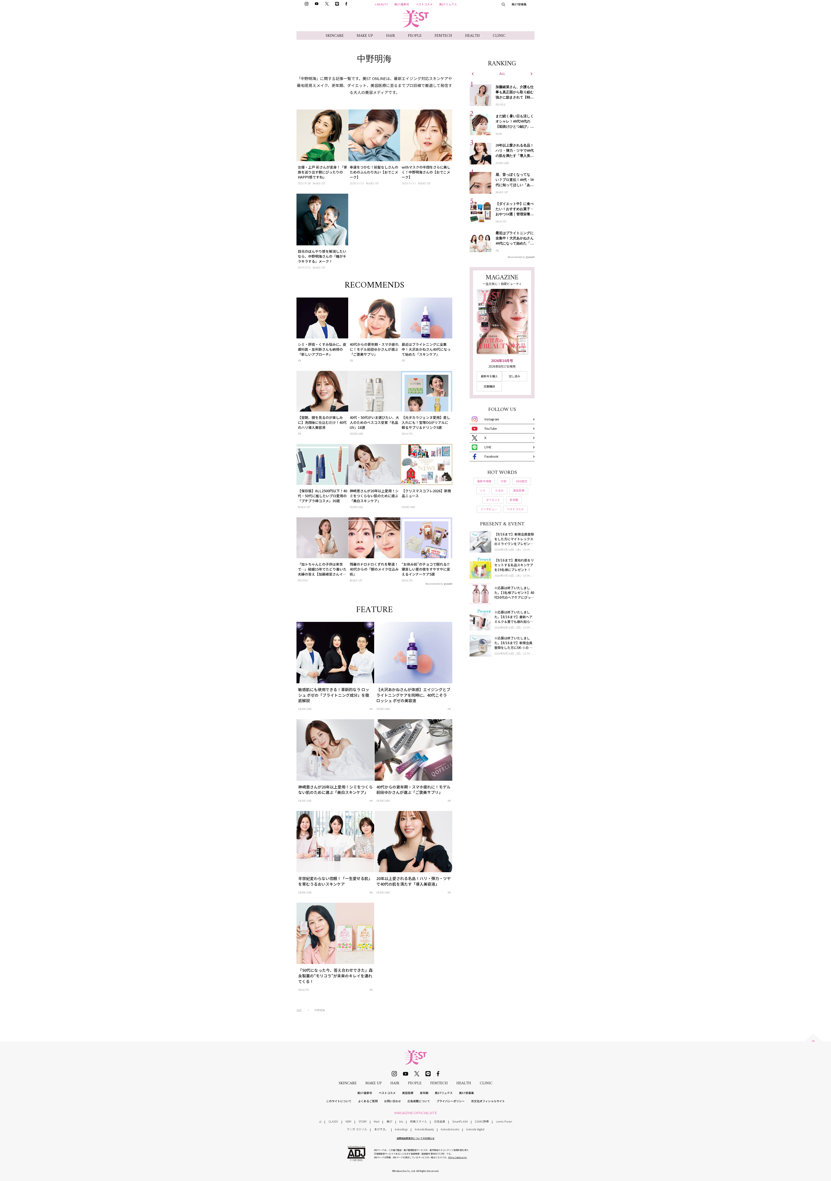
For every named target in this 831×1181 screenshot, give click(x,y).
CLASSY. (333, 1121)
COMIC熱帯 (482, 1121)
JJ (320, 1121)
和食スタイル (418, 1121)
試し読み (514, 376)
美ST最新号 (401, 4)
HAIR (390, 35)
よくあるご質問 (368, 1101)
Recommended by (434, 583)
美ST (389, 1121)
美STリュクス (448, 4)
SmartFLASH (460, 1121)
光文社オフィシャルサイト (488, 1101)
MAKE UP (365, 35)
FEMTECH (443, 35)
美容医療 (407, 1093)
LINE (487, 447)
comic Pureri (504, 1121)
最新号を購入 (489, 376)
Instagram (491, 419)
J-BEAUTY (381, 4)
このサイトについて (338, 1101)
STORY (363, 1121)
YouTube (490, 428)
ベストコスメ (424, 4)
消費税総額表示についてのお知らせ (415, 1138)
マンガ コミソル (357, 1129)
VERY (348, 1121)
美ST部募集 (519, 4)
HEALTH (472, 35)
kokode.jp (401, 1129)
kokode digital (475, 1129)
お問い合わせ (392, 1101)
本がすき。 (381, 1129)
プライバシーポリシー (450, 1101)
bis (401, 1121)
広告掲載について (418, 1101)
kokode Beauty (424, 1129)
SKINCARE (335, 35)
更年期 (424, 1093)
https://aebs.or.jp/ (457, 1157)
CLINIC (499, 35)
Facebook (491, 456)
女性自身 (439, 1121)
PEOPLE (415, 35)
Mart (376, 1121)
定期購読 (489, 386)
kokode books (450, 1129)
